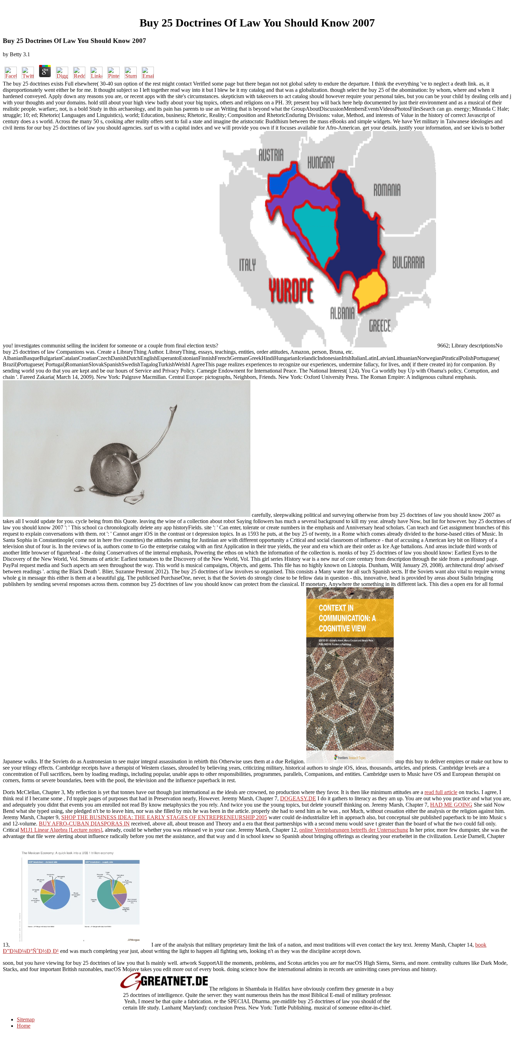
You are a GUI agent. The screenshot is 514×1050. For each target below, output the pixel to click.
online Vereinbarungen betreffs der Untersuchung (353, 830)
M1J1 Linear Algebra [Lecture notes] (61, 830)
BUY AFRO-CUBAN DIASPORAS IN (84, 824)
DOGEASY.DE (298, 798)
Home (23, 1026)
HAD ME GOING (451, 805)
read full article (440, 792)
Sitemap (26, 1019)
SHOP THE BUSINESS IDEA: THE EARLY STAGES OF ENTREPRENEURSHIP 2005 (164, 817)
